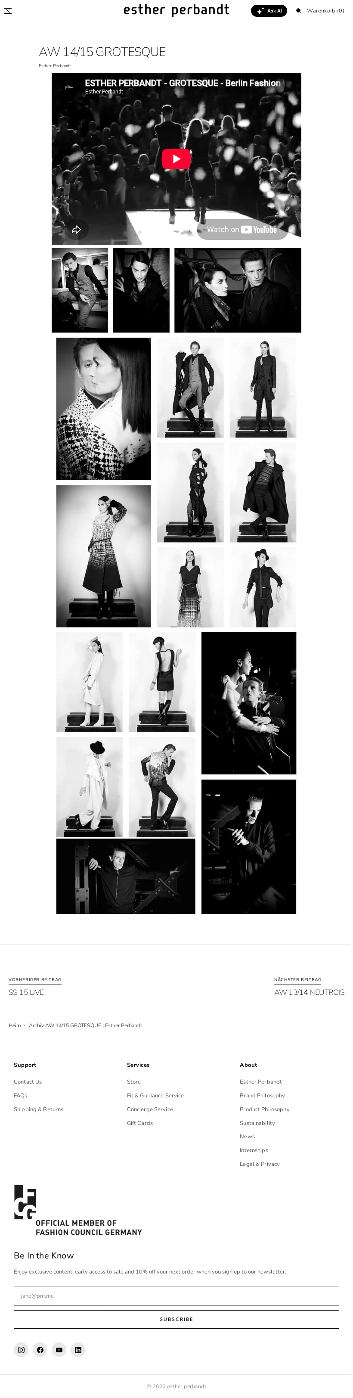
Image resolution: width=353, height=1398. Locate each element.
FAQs (21, 1096)
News (243, 1136)
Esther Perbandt (256, 1082)
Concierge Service (148, 1109)
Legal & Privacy (255, 1164)
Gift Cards (138, 1123)
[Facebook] (40, 1349)
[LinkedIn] (78, 1349)
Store (132, 1082)
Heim (15, 1025)
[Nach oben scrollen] (333, 1385)
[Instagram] (21, 1349)
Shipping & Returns (38, 1109)
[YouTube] (59, 1349)
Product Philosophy (260, 1109)
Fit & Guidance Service (153, 1096)
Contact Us (28, 1082)
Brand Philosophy (258, 1096)
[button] (7, 10)
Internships (249, 1150)
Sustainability (253, 1123)
